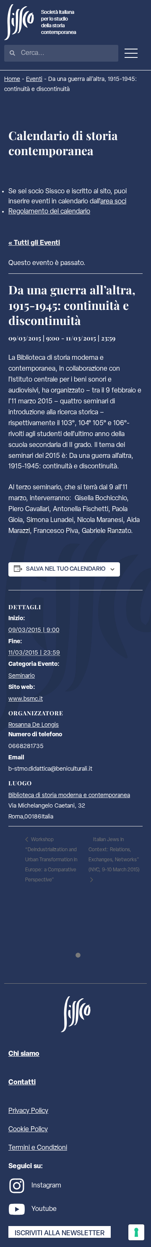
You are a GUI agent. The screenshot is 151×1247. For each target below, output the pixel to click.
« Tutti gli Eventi (34, 243)
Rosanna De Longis (33, 725)
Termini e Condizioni (37, 1148)
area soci (113, 201)
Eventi (34, 79)
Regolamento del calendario (49, 211)
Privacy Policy (28, 1111)
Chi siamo (23, 1054)
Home (12, 79)
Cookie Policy (28, 1129)
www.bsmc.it (25, 699)
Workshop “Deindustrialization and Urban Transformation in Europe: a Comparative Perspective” (51, 860)
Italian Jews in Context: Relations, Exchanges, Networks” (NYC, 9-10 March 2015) (114, 855)
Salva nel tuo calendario (65, 569)
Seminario (21, 676)
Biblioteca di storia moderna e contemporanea (69, 795)
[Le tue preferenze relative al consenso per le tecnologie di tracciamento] (136, 1232)
